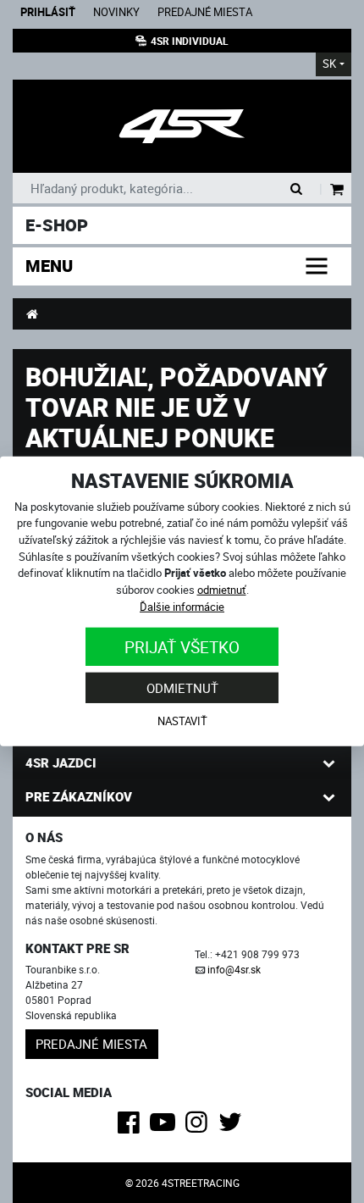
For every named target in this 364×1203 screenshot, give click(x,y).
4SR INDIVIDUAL (190, 40)
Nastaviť (182, 721)
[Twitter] (233, 1127)
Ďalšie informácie (182, 605)
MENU (49, 265)
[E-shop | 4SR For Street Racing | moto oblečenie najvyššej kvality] (182, 126)
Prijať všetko (182, 646)
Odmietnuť (182, 687)
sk (329, 64)
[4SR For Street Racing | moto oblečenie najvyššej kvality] (31, 313)
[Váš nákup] (337, 190)
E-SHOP (56, 224)
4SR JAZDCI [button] (61, 762)
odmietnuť (221, 589)
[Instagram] (199, 1127)
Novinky (116, 12)
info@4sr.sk (234, 969)
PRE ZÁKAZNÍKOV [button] (78, 796)
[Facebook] (131, 1127)
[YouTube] (165, 1127)
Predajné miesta (204, 12)
